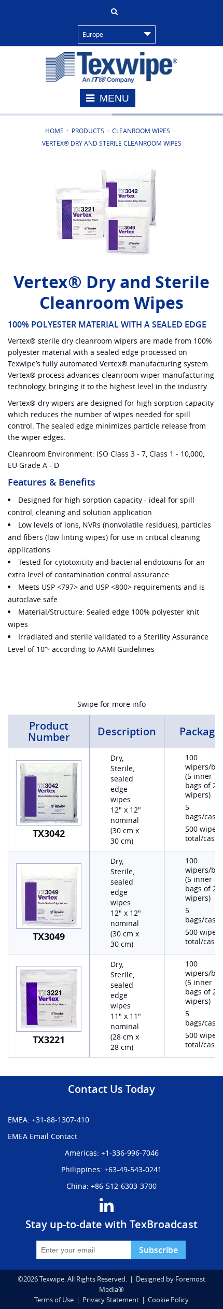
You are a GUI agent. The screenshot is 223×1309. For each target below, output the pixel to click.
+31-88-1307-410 (60, 1120)
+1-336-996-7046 (130, 1153)
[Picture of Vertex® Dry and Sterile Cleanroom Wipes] (111, 212)
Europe (92, 34)
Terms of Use (54, 1299)
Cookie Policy (168, 1299)
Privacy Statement (110, 1299)
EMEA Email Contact (42, 1136)
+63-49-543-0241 (133, 1169)
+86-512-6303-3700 (124, 1186)
